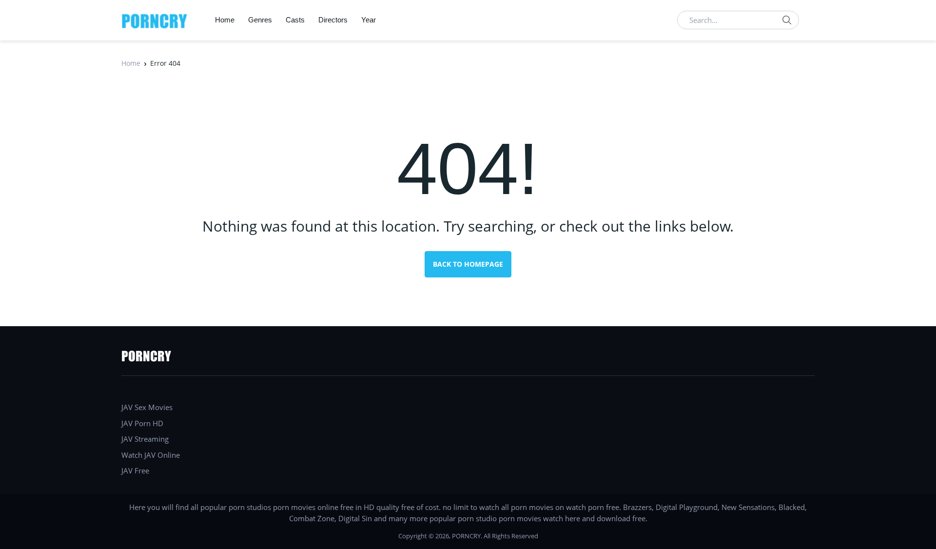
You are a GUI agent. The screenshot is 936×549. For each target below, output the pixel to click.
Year (368, 20)
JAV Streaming (145, 439)
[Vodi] (154, 20)
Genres (260, 20)
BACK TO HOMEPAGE (468, 264)
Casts (295, 20)
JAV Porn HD (142, 423)
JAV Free (135, 470)
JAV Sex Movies (147, 407)
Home (224, 20)
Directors (333, 20)
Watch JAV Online (150, 455)
